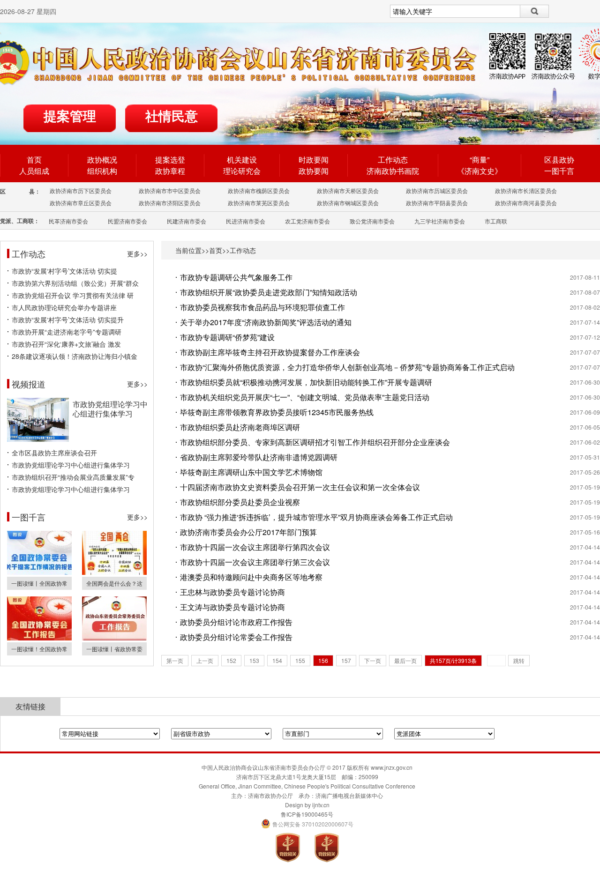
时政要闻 (314, 159)
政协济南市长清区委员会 (526, 190)
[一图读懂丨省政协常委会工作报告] (114, 638)
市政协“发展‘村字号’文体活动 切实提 (64, 270)
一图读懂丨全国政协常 (39, 583)
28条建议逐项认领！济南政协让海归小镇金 (74, 356)
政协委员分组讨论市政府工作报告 (236, 622)
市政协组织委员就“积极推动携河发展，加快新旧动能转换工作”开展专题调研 (306, 382)
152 (231, 660)
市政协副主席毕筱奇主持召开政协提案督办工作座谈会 (270, 352)
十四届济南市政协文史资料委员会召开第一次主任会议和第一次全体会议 (300, 487)
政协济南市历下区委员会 (81, 190)
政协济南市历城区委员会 (437, 190)
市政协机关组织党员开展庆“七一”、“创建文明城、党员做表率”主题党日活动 (304, 397)
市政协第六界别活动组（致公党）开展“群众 (75, 283)
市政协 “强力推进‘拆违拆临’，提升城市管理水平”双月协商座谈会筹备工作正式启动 (316, 517)
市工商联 (496, 221)
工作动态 (393, 159)
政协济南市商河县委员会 (526, 203)
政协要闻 (314, 170)
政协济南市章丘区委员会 (81, 203)
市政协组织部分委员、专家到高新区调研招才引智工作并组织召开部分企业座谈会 (315, 442)
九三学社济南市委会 (439, 221)
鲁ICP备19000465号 (307, 814)
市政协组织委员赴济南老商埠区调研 (240, 427)
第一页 (174, 660)
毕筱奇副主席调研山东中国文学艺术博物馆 (251, 472)
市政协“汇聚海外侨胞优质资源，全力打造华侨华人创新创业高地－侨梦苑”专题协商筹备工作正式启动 (347, 367)
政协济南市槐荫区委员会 (259, 190)
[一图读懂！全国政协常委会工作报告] (39, 638)
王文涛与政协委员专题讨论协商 (232, 607)
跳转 (519, 660)
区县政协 (559, 159)
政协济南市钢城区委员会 (348, 203)
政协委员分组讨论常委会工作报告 (236, 637)
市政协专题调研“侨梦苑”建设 (227, 337)
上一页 (204, 660)
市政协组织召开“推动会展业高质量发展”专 (73, 477)
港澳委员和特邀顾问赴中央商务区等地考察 (251, 577)
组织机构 (102, 170)
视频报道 (28, 384)
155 (300, 660)
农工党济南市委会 (307, 221)
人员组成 (34, 170)
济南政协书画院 (393, 170)
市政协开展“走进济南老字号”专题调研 (66, 331)
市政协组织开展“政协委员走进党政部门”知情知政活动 (268, 292)
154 (277, 660)
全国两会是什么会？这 (114, 583)
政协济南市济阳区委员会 (170, 203)
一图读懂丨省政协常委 (114, 649)
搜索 (534, 11)
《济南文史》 (479, 170)
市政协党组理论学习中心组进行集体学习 (110, 409)
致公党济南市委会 (372, 221)
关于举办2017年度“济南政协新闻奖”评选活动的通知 (266, 322)
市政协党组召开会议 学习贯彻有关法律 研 (73, 295)
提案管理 (70, 116)
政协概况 (102, 159)
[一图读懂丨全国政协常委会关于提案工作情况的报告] (39, 572)
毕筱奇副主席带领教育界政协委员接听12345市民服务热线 (277, 412)
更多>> (137, 253)
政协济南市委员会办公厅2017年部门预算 (248, 532)
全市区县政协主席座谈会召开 (54, 452)
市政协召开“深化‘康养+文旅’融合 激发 (66, 344)
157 (346, 660)
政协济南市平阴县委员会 (437, 203)
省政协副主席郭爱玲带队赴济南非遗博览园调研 (259, 457)
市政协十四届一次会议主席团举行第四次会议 (255, 547)
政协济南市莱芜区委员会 (259, 203)
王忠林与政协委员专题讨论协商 (232, 592)
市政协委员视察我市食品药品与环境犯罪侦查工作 (262, 307)
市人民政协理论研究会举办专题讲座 (64, 307)
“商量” (479, 159)
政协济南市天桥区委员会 (348, 190)
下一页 (372, 660)
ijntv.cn (321, 805)
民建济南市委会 (186, 221)
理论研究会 (242, 170)
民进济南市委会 (245, 221)
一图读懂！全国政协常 (39, 649)
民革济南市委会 (68, 221)
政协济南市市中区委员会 (170, 190)
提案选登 (170, 159)
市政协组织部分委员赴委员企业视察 (240, 502)
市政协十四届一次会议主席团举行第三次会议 (255, 562)
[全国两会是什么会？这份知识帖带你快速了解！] (114, 572)
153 (254, 660)
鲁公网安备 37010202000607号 (307, 824)
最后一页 (405, 660)
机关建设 (242, 159)
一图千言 (559, 170)
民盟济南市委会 (127, 221)
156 (323, 660)
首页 (34, 159)
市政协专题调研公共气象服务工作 (236, 277)
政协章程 (170, 170)
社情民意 (171, 116)
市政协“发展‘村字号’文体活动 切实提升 (68, 319)
